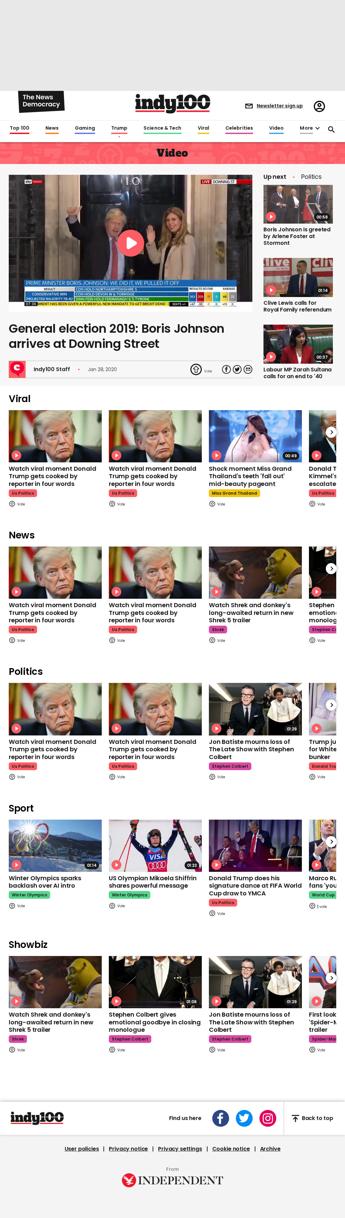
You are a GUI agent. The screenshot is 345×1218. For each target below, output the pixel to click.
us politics (23, 493)
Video (276, 128)
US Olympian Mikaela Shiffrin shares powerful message (153, 882)
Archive (270, 1149)
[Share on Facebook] (226, 369)
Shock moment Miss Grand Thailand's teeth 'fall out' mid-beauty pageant (250, 476)
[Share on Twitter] (237, 369)
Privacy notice (128, 1149)
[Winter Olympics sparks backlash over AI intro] (55, 846)
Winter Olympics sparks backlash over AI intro (45, 882)
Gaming (85, 128)
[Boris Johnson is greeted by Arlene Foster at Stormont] (298, 204)
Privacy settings (180, 1149)
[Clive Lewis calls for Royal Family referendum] (298, 277)
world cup (323, 895)
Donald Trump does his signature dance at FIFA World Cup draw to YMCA (255, 885)
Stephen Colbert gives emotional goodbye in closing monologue (155, 1022)
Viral (203, 128)
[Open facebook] (220, 1118)
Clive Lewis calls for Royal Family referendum (297, 306)
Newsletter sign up (280, 105)
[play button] (130, 243)
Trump (119, 128)
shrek (218, 629)
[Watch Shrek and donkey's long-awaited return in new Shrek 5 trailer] (255, 573)
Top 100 (19, 128)
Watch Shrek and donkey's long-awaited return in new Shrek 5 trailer (251, 612)
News (52, 128)
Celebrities (239, 128)
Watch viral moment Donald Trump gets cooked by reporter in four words (52, 476)
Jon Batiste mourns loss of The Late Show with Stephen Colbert (251, 749)
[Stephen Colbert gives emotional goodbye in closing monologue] (155, 982)
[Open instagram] (267, 1118)
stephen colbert (230, 766)
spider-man (325, 1039)
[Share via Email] (248, 369)
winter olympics (29, 895)
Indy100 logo (172, 103)
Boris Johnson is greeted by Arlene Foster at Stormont (297, 236)
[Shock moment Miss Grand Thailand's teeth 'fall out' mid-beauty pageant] (255, 436)
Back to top (317, 1118)
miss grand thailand (234, 493)
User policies (82, 1149)
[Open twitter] (244, 1118)
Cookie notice (231, 1149)
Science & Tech (162, 128)
